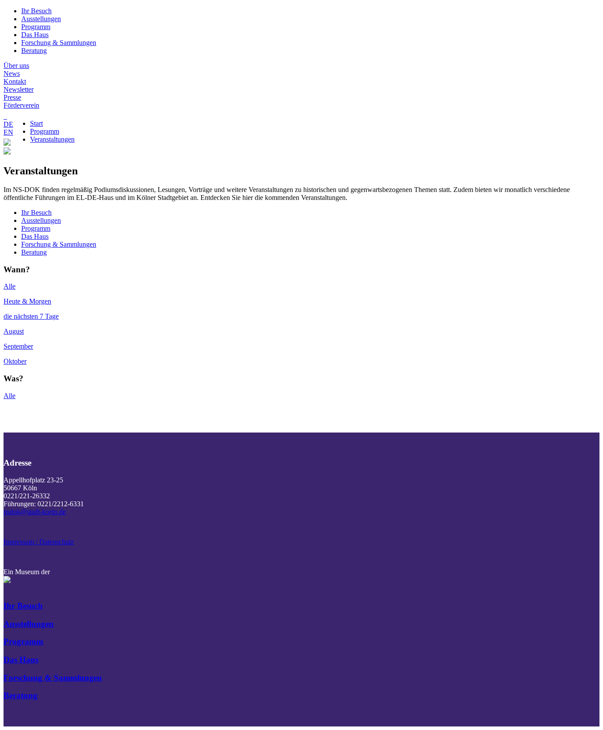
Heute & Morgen (27, 301)
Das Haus (35, 34)
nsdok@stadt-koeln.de (35, 512)
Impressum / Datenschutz (39, 542)
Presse (12, 97)
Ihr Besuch (36, 11)
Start (36, 123)
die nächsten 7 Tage (31, 316)
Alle (9, 286)
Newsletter (19, 89)
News (12, 73)
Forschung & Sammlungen (58, 42)
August (14, 331)
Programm (35, 26)
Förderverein (21, 105)
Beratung (34, 50)
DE (8, 124)
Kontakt (15, 81)
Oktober (15, 361)
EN (8, 132)
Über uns (16, 65)
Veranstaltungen (52, 139)
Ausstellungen (41, 19)
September (18, 346)
